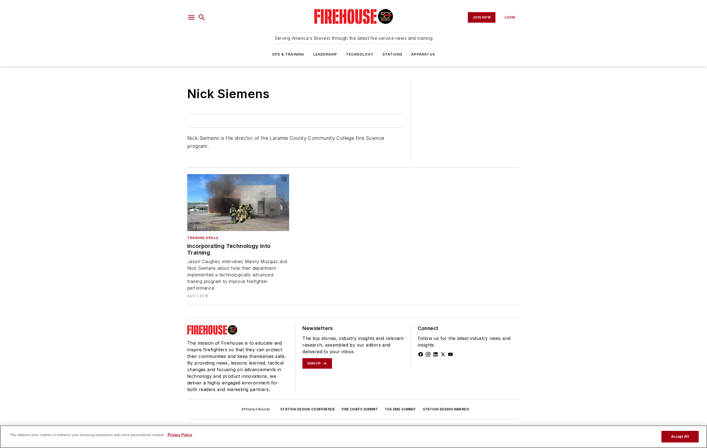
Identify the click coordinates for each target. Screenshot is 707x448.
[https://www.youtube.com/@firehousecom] (450, 354)
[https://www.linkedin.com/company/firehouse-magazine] (435, 354)
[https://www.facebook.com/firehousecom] (420, 354)
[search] (202, 17)
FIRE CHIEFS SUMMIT (360, 409)
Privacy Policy (180, 435)
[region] (353, 436)
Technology (360, 54)
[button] (191, 17)
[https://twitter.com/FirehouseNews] (443, 354)
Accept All (680, 436)
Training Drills (202, 238)
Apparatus (423, 54)
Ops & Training (288, 54)
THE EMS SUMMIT (400, 409)
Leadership (325, 54)
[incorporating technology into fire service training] (238, 202)
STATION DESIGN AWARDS (446, 409)
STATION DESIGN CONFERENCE (307, 409)
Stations (392, 54)
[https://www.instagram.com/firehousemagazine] (428, 354)
